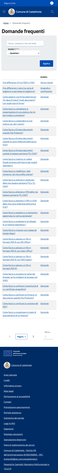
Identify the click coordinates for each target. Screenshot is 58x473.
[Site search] (52, 11)
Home (6, 23)
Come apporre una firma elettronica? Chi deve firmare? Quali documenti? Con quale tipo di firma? (19, 100)
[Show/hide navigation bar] (4, 11)
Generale (44, 96)
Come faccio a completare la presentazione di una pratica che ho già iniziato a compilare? (19, 112)
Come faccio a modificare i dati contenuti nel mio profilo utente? (18, 172)
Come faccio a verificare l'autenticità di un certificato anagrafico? (20, 287)
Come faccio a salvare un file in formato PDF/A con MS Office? (17, 240)
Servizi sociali (46, 82)
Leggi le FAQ (9, 423)
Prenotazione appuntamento (17, 407)
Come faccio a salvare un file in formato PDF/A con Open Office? (17, 249)
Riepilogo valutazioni (13, 434)
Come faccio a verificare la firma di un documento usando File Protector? (20, 296)
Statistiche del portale (14, 418)
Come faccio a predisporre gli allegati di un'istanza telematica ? (19, 223)
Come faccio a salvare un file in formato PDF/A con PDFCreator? (17, 258)
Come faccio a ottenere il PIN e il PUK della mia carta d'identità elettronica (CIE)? (20, 204)
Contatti (7, 401)
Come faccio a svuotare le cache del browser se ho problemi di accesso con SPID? (20, 277)
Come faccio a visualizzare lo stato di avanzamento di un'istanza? (19, 314)
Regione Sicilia (9, 3)
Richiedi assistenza (12, 412)
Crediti (7, 380)
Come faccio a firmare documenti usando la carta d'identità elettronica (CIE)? (19, 141)
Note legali (9, 391)
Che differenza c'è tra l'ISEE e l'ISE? (19, 82)
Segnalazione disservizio (15, 439)
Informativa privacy (13, 385)
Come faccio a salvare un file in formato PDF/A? (17, 267)
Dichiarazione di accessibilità (17, 396)
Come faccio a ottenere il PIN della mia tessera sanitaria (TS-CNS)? (20, 193)
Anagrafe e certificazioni (46, 89)
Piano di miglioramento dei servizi (19, 445)
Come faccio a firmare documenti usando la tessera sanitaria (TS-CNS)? (20, 152)
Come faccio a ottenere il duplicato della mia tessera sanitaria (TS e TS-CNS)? (19, 183)
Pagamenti (9, 428)
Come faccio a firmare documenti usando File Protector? (18, 131)
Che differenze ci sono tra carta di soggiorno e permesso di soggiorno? (19, 89)
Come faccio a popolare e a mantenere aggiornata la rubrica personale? (20, 214)
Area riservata (10, 374)
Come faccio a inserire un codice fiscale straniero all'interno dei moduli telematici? (20, 162)
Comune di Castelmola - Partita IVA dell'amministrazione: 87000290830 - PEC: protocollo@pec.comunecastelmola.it (23, 455)
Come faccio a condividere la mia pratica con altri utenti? (17, 122)
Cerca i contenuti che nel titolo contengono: (22, 46)
